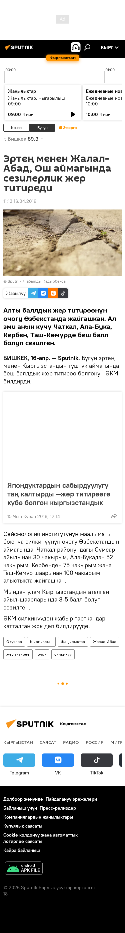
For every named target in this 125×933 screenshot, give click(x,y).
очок (42, 654)
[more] (114, 515)
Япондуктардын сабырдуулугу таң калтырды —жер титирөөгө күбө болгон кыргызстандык (58, 494)
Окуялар (14, 641)
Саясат (48, 742)
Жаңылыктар (73, 641)
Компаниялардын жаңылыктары (38, 817)
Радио (71, 742)
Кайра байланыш (21, 850)
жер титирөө (18, 654)
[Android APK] (23, 869)
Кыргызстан (41, 641)
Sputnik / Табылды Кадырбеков (37, 281)
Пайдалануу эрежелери (71, 799)
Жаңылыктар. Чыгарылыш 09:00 (36, 101)
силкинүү (63, 654)
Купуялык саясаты (22, 826)
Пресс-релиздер (58, 808)
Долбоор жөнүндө (23, 799)
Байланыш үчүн (20, 808)
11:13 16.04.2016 (19, 201)
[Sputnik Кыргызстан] (20, 50)
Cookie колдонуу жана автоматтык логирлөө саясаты (40, 838)
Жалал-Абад (104, 641)
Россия (95, 742)
